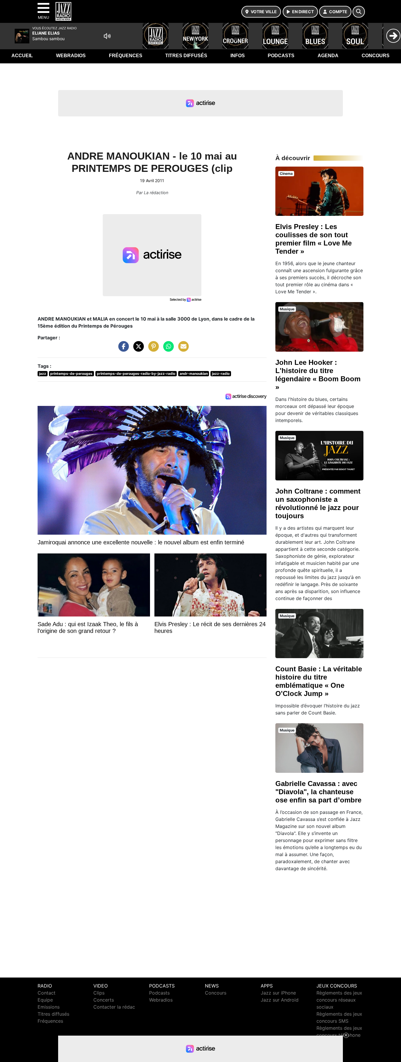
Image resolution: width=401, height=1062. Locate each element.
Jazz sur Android (280, 1000)
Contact (46, 993)
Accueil (22, 55)
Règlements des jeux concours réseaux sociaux (339, 1000)
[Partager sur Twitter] (137, 349)
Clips (99, 993)
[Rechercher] (359, 12)
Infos (237, 55)
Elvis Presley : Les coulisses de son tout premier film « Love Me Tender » (313, 239)
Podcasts (281, 55)
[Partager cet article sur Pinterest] (152, 349)
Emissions (49, 1007)
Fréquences (125, 55)
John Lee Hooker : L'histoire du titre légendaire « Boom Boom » (317, 374)
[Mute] (107, 36)
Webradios (71, 55)
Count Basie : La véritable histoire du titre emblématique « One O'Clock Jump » (318, 681)
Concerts (103, 1000)
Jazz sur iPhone (278, 993)
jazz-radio (221, 373)
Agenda (328, 55)
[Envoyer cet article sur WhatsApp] (167, 349)
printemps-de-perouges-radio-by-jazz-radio (136, 373)
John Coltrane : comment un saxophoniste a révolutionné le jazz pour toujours (317, 503)
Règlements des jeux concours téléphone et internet (339, 1035)
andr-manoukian (194, 373)
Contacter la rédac (114, 1007)
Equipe (45, 1000)
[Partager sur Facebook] (122, 349)
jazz (42, 373)
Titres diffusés (186, 55)
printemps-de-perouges (71, 373)
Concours (376, 55)
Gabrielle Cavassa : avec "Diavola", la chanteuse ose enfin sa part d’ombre (318, 792)
